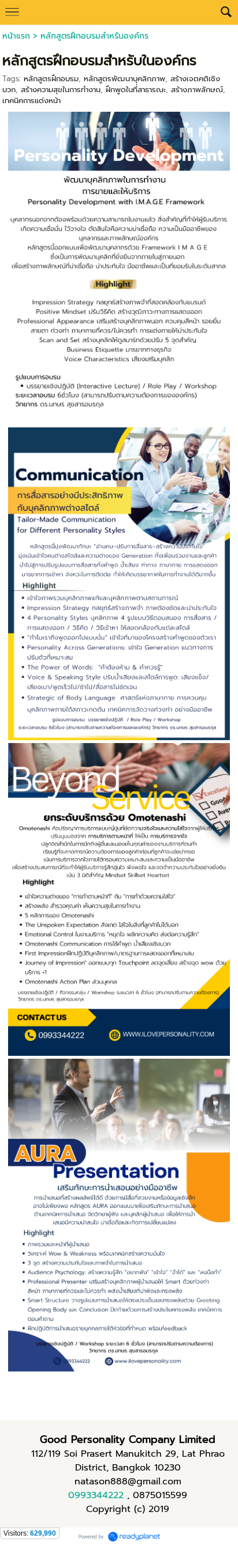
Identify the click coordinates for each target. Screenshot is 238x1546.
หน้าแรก (16, 36)
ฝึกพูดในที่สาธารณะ (136, 89)
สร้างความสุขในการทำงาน (61, 89)
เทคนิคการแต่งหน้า (31, 100)
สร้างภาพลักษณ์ (197, 89)
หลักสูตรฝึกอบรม (51, 78)
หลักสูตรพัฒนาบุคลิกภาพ (124, 78)
